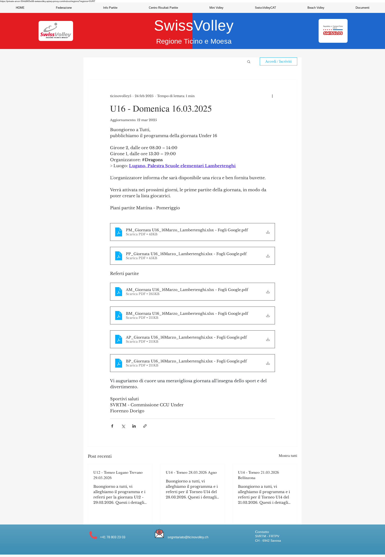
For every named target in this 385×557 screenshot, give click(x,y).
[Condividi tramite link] (145, 426)
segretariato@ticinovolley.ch (188, 537)
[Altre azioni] (272, 96)
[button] (63, 7)
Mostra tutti (288, 456)
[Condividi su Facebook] (112, 426)
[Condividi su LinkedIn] (134, 426)
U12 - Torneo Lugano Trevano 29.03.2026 (118, 475)
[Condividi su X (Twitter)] (123, 426)
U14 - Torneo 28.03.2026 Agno (191, 472)
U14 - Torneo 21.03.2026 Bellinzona (258, 475)
